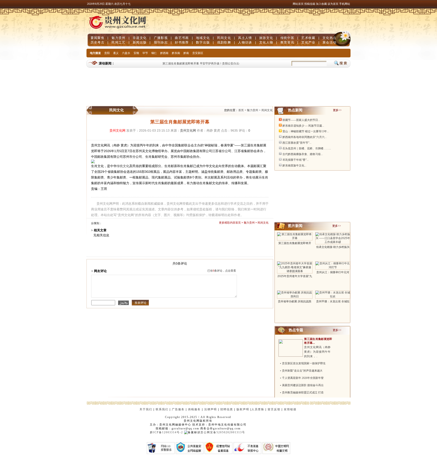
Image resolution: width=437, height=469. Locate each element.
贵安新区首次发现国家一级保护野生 (304, 363)
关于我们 (146, 409)
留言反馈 (274, 409)
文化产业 (308, 42)
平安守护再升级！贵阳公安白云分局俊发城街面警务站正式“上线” (236, 63)
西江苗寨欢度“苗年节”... (296, 142)
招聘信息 (226, 409)
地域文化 (203, 38)
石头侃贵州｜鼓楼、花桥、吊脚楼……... (306, 148)
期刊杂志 (161, 42)
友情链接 (291, 409)
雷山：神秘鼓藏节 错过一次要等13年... (305, 131)
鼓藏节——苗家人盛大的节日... (301, 120)
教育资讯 (287, 42)
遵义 (116, 53)
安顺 (136, 53)
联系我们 (162, 409)
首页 (241, 110)
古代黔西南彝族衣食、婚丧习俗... (302, 154)
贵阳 (107, 53)
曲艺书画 (182, 38)
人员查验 (258, 409)
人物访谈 (245, 42)
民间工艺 (118, 42)
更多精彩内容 (227, 222)
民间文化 (224, 38)
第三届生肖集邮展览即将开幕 (176, 63)
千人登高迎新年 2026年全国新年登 (303, 378)
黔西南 (164, 53)
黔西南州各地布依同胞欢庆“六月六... (304, 137)
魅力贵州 (118, 38)
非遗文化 (140, 38)
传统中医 (287, 38)
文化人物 (266, 42)
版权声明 (242, 409)
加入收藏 (322, 3)
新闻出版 (140, 42)
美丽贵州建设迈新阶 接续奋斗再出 (303, 385)
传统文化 (123, 166)
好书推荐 (182, 42)
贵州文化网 (117, 130)
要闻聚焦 (97, 38)
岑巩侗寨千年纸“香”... (295, 159)
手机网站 (344, 3)
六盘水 (126, 53)
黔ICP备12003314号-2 (166, 432)
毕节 (145, 53)
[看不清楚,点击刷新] (123, 303)
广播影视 (161, 38)
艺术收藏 (308, 38)
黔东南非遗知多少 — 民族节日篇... (303, 125)
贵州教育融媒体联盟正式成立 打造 (303, 392)
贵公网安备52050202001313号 (223, 432)
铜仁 (154, 53)
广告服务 (178, 409)
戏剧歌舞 (224, 42)
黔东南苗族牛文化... (294, 165)
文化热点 (329, 38)
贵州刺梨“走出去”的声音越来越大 (302, 370)
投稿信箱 (309, 3)
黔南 (186, 53)
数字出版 (203, 42)
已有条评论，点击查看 (221, 270)
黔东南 (176, 53)
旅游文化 (266, 38)
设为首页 (333, 3)
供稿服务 (194, 409)
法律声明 (210, 409)
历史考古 (97, 42)
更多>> (337, 110)
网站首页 (298, 3)
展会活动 (329, 42)
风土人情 (245, 38)
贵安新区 (197, 53)
